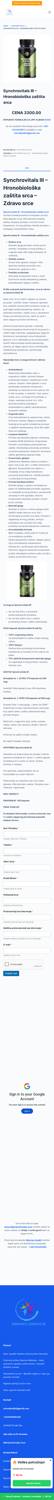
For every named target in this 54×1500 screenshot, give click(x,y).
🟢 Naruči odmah (31, 1483)
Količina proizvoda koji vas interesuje (23, 928)
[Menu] (49, 12)
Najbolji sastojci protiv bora (17, 1383)
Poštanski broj (11, 895)
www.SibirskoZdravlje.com (18, 1227)
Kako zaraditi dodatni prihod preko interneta (25, 1354)
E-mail (7, 944)
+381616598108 (12, 1417)
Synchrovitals (24, 150)
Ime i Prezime (11, 828)
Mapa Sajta (8, 1486)
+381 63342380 (37, 1247)
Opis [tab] (27, 168)
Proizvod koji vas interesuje (18, 911)
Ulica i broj (9, 861)
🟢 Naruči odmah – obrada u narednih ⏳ (27, 1496)
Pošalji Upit (11, 973)
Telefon (8, 845)
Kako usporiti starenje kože (16, 1390)
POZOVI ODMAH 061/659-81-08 (27, 3)
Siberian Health (34, 1240)
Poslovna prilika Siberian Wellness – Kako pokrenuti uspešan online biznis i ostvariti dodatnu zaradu (23, 1363)
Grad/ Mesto (10, 878)
